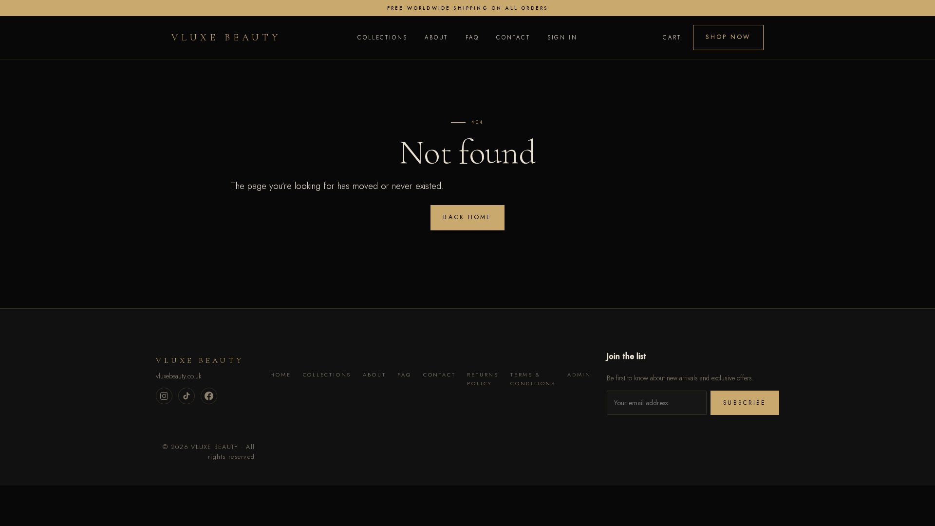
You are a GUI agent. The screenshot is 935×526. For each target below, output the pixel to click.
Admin (579, 374)
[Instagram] (164, 396)
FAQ (473, 37)
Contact (513, 37)
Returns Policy (483, 379)
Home (280, 374)
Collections (382, 37)
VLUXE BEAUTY (226, 37)
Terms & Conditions (533, 379)
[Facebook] (209, 396)
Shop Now (728, 37)
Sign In (562, 37)
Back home (467, 217)
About (436, 37)
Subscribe (744, 402)
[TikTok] (186, 396)
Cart (672, 37)
